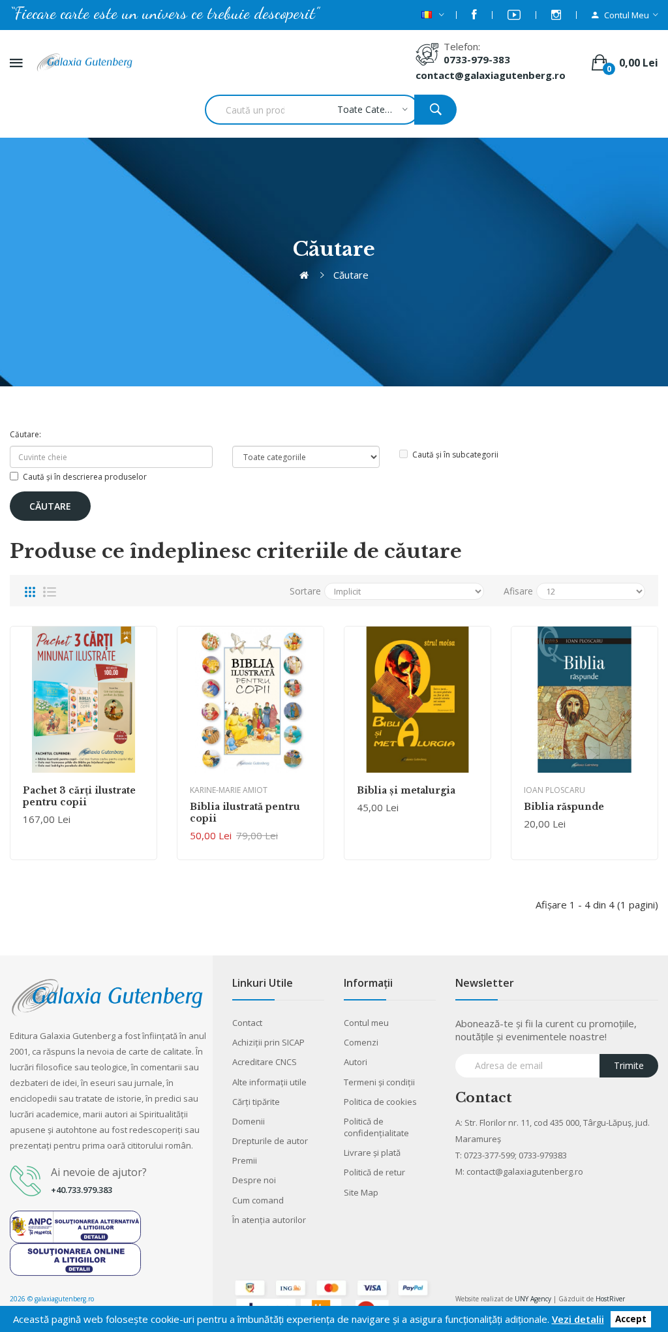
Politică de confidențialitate (376, 1127)
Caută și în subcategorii (455, 454)
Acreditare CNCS (264, 1062)
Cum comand (258, 1200)
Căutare (351, 274)
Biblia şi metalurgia (406, 790)
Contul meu (366, 1023)
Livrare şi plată (372, 1152)
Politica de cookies (380, 1101)
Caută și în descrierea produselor (85, 476)
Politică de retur (374, 1172)
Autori (355, 1062)
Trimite (629, 1065)
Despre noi (254, 1180)
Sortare (305, 591)
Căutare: (25, 434)
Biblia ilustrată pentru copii (245, 812)
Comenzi (361, 1042)
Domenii (248, 1121)
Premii (244, 1160)
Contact (247, 1023)
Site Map (361, 1192)
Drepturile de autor (270, 1141)
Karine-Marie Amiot (228, 790)
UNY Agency (533, 1298)
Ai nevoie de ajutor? (99, 1172)
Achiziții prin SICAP (268, 1042)
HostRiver (610, 1298)
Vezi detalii (578, 1318)
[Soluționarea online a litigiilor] (75, 1258)
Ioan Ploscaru (554, 790)
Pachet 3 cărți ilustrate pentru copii (79, 796)
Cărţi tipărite (256, 1101)
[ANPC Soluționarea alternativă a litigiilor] (75, 1225)
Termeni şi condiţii (379, 1082)
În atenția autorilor (269, 1220)
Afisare (518, 591)
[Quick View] (83, 699)
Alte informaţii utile (269, 1082)
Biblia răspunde (564, 807)
